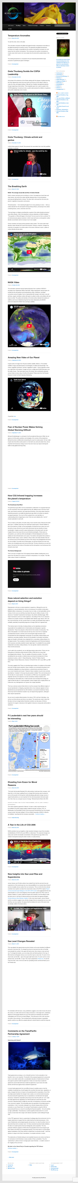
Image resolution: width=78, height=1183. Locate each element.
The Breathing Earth (17, 186)
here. (15, 416)
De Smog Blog (61, 116)
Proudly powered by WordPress (39, 1177)
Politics (58, 86)
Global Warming (15, 817)
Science (58, 87)
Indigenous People (60, 81)
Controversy (59, 73)
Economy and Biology (61, 76)
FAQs (30, 1165)
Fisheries (58, 78)
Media (24, 25)
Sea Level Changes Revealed (21, 941)
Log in (52, 1165)
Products (42, 25)
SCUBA (10, 29)
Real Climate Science (63, 93)
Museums (48, 25)
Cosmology (59, 74)
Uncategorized (15, 64)
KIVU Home (10, 25)
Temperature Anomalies (19, 35)
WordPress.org (54, 1170)
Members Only (11, 1168)
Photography (59, 84)
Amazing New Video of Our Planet (23, 357)
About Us (10, 1166)
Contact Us (10, 1165)
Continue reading (40, 814)
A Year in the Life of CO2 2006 (21, 824)
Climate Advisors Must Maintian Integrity (18, 898)
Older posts (11, 1157)
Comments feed (54, 1168)
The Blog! (18, 25)
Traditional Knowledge (33, 25)
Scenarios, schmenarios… (62, 109)
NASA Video (13, 282)
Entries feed (54, 1166)
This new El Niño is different (63, 98)
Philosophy (59, 82)
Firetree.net (40, 958)
